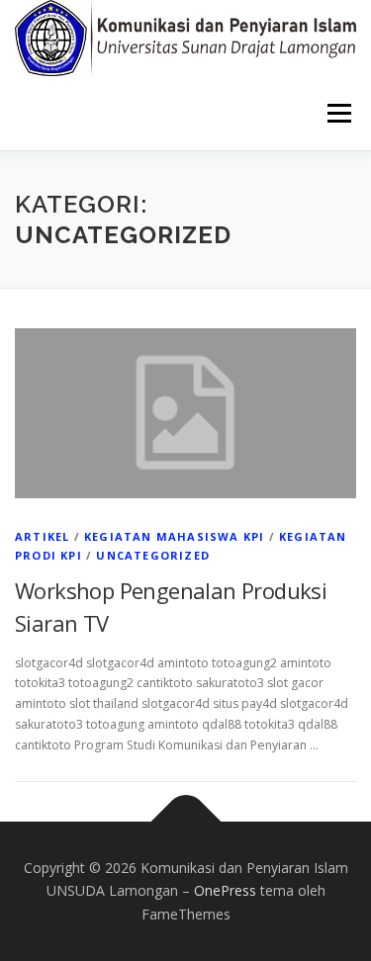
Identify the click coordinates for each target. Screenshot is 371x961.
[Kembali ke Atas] (185, 821)
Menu (338, 113)
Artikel (42, 536)
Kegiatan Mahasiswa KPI (174, 536)
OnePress (225, 890)
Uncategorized (153, 555)
